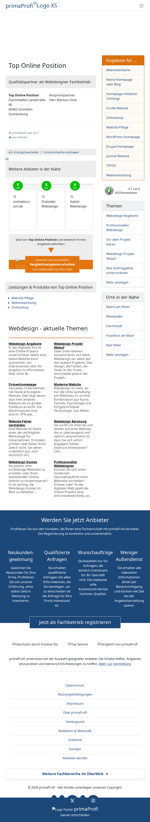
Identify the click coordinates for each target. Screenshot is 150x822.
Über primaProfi (75, 712)
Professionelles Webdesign (117, 227)
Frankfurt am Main (120, 335)
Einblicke (75, 740)
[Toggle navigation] (141, 6)
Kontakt (75, 749)
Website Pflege (117, 127)
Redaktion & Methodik (75, 731)
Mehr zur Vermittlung (115, 664)
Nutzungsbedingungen (75, 694)
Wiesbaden (114, 316)
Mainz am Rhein (118, 307)
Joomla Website (117, 156)
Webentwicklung (118, 175)
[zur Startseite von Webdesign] (7, 158)
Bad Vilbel (113, 345)
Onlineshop (114, 118)
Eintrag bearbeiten (26, 152)
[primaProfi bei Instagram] (93, 800)
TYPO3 (111, 165)
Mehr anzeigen (117, 282)
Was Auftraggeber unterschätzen (119, 270)
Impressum (75, 703)
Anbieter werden (75, 758)
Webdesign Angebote (122, 216)
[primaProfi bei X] (72, 800)
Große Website (117, 108)
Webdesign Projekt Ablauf (120, 256)
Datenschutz (75, 685)
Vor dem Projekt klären (118, 241)
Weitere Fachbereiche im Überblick (75, 773)
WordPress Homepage (123, 137)
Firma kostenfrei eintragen (61, 152)
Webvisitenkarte (118, 70)
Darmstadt (114, 326)
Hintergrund (75, 722)
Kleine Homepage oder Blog (119, 81)
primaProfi (19, 5)
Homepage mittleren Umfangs (121, 96)
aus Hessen (19, 137)
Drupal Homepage (120, 146)
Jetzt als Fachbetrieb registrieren (75, 622)
